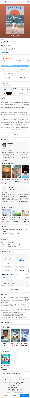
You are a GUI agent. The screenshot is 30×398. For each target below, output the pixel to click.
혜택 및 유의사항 (8, 266)
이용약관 (8, 387)
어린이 (13, 229)
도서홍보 (13, 390)
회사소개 (13, 389)
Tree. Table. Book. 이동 (16, 174)
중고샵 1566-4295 (23, 382)
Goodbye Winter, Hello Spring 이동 (16, 216)
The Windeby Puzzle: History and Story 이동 (6, 174)
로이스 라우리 (4, 48)
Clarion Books (4, 49)
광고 (17, 390)
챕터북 (13, 235)
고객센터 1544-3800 (7, 382)
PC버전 (9, 389)
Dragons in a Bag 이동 (15, 338)
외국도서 (3, 229)
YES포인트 (3, 61)
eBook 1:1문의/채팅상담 (14, 383)
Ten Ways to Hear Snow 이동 (6, 215)
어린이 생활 (18, 233)
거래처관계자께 (19, 389)
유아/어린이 (8, 229)
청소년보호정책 (20, 387)
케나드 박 (11, 48)
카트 (28, 2)
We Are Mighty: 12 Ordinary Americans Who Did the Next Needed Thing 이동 (5, 362)
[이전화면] (1, 2)
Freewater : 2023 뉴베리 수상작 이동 (5, 338)
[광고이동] (25, 2)
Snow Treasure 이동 (25, 338)
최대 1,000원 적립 (24, 69)
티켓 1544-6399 (15, 382)
